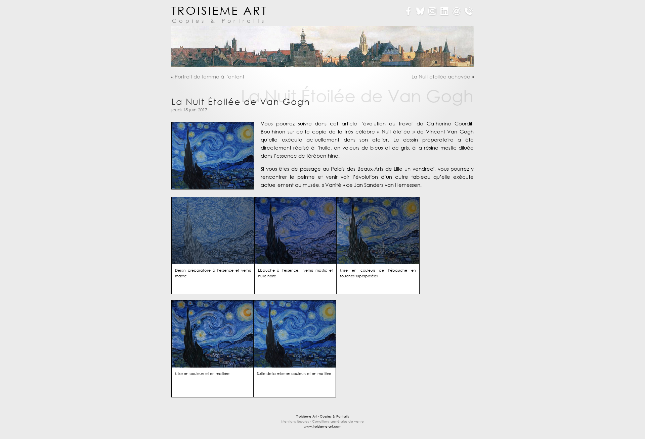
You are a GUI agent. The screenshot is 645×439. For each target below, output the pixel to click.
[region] (322, 46)
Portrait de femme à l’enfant (209, 76)
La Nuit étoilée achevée (441, 76)
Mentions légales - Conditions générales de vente (322, 421)
